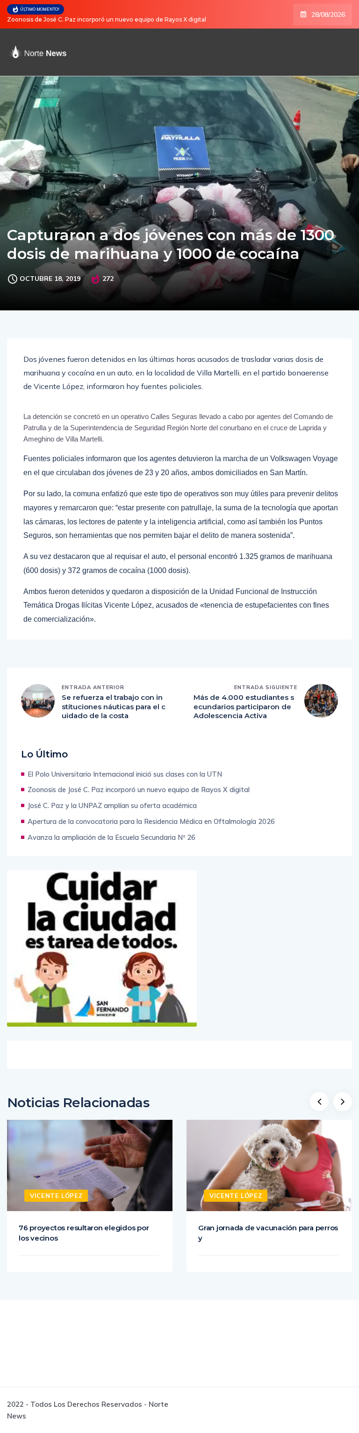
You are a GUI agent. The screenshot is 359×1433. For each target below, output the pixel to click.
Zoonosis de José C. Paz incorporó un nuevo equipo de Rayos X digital (106, 19)
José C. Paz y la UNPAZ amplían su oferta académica (112, 805)
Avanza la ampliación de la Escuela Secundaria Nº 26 (111, 837)
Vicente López (56, 1195)
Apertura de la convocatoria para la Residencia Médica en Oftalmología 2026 (151, 821)
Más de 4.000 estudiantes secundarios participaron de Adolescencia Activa (244, 706)
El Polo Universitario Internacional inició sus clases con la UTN (125, 774)
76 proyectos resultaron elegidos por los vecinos (84, 1232)
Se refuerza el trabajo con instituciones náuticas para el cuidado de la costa (113, 706)
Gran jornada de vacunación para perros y (268, 1232)
